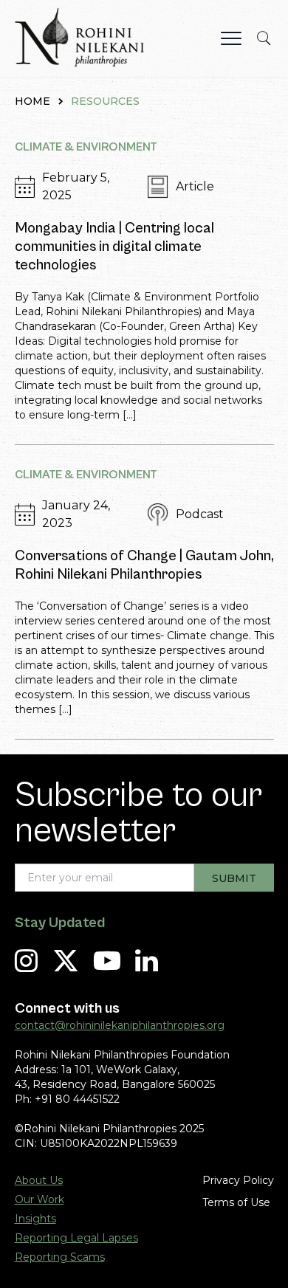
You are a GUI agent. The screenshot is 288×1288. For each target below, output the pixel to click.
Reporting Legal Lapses (76, 1237)
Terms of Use (236, 1202)
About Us (39, 1180)
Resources (105, 101)
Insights (35, 1218)
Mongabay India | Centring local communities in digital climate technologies (114, 247)
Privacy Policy (238, 1180)
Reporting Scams (60, 1257)
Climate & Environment (86, 147)
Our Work (39, 1199)
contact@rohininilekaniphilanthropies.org (119, 1025)
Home (32, 101)
